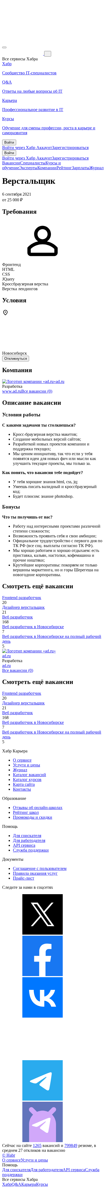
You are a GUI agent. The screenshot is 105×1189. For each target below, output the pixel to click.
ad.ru (60, 381)
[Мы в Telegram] (42, 1099)
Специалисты (33, 163)
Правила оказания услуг (35, 873)
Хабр (7, 1184)
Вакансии (11, 163)
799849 (70, 1145)
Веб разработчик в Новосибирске (33, 626)
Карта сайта (24, 784)
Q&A (16, 1184)
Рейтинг (64, 167)
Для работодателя (29, 840)
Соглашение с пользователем (39, 868)
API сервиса (24, 845)
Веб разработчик (17, 617)
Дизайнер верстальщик (23, 607)
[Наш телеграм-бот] (42, 1140)
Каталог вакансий (29, 774)
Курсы (42, 1184)
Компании (47, 167)
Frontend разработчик (21, 597)
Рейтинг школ (26, 812)
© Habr (8, 1155)
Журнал (96, 167)
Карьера (28, 1184)
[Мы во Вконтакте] (42, 1016)
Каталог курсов (27, 779)
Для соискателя (27, 835)
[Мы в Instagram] (42, 1057)
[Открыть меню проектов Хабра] (4, 47)
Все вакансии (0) (36, 391)
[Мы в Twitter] (42, 933)
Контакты (22, 789)
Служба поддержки (31, 850)
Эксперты (28, 167)
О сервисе (22, 760)
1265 (37, 1145)
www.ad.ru (11, 391)
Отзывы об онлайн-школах (37, 807)
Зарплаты (80, 167)
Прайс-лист (23, 878)
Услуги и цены (26, 765)
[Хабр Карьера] (23, 53)
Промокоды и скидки (32, 817)
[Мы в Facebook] (42, 974)
